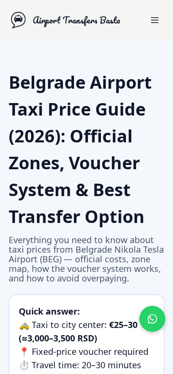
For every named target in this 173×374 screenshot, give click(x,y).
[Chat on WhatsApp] (152, 319)
